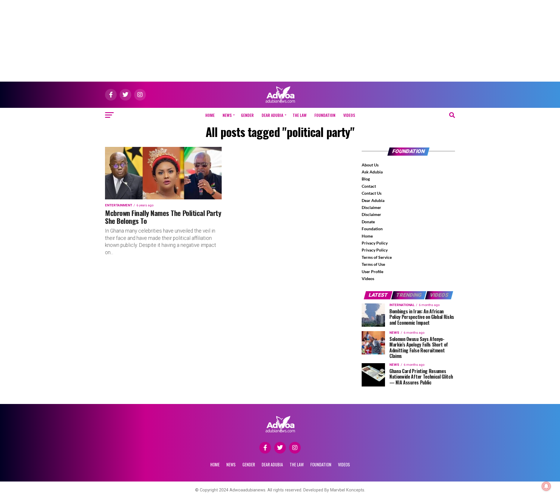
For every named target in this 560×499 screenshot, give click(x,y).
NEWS (227, 115)
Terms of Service (377, 257)
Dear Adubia (373, 200)
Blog (366, 178)
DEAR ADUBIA (272, 115)
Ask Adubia (372, 171)
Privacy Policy (375, 242)
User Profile (372, 271)
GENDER (247, 115)
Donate (368, 221)
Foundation (372, 228)
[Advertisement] (280, 41)
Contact (369, 186)
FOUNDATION (324, 115)
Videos (368, 278)
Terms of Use (373, 264)
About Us (370, 164)
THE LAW (300, 115)
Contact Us (372, 193)
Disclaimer (371, 207)
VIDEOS (349, 115)
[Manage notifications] (546, 486)
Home (210, 115)
